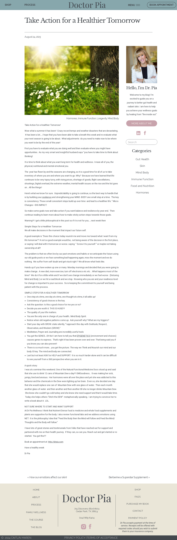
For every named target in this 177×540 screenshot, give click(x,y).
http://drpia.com (55, 442)
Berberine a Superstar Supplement (128, 477)
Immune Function (87, 118)
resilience (47, 197)
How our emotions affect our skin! (48, 477)
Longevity (102, 118)
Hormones (71, 118)
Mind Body (113, 118)
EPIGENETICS (83, 336)
